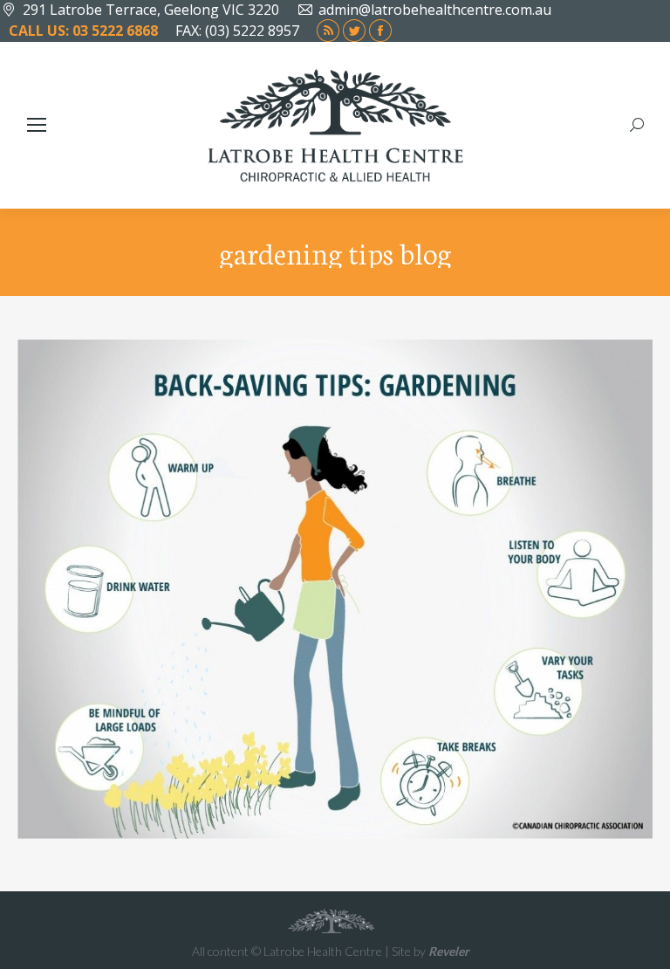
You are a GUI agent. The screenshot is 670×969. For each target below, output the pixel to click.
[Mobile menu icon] (36, 124)
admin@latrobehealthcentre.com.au (434, 9)
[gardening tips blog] (335, 589)
